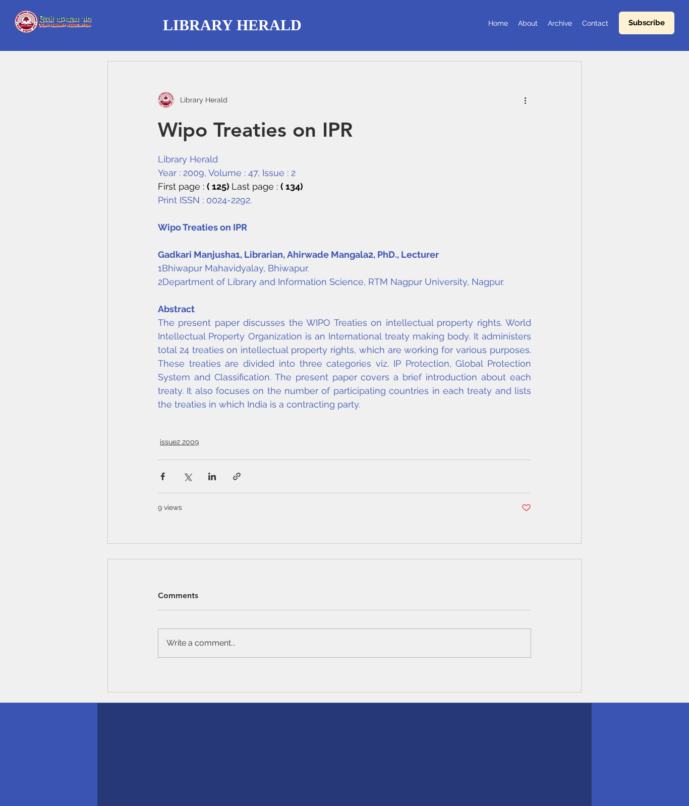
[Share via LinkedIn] (212, 476)
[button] (646, 23)
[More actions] (525, 100)
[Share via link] (237, 476)
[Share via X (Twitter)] (187, 476)
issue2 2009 (179, 442)
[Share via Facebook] (162, 476)
